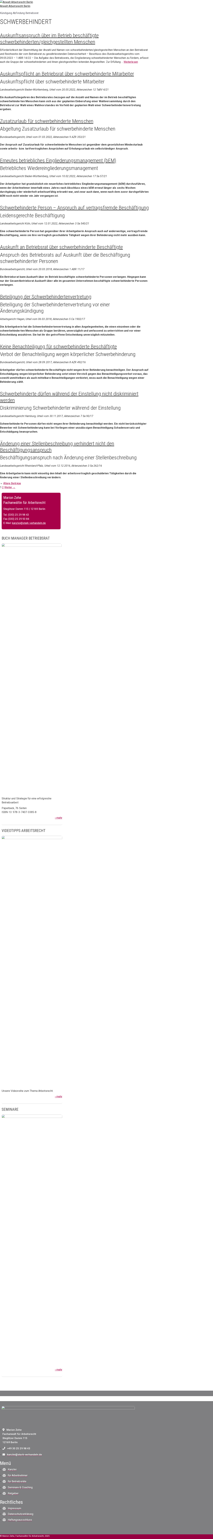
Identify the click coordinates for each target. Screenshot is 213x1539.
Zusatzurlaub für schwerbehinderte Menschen (46, 121)
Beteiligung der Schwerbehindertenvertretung (45, 297)
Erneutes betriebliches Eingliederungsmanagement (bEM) (58, 160)
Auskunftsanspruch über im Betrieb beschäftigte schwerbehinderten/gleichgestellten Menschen (49, 38)
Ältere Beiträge (12, 483)
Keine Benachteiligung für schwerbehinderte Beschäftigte (58, 346)
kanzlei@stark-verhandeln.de (29, 523)
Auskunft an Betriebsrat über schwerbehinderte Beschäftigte (61, 247)
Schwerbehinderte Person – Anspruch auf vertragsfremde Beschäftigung (74, 208)
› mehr (58, 817)
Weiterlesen (131, 61)
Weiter (9, 487)
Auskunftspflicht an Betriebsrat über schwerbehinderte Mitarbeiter (67, 74)
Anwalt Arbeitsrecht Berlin (15, 6)
